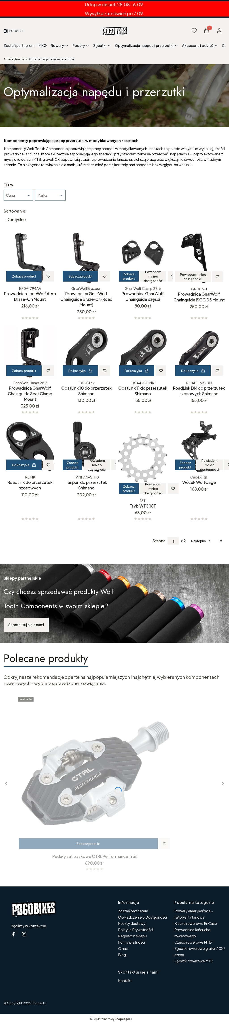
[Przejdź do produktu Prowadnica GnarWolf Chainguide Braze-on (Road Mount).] (86, 258)
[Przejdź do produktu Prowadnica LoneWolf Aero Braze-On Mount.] (30, 258)
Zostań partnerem (133, 911)
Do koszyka (77, 371)
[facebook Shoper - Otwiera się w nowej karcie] (13, 934)
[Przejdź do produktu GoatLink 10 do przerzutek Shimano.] (86, 352)
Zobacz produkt (24, 276)
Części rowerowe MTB (193, 942)
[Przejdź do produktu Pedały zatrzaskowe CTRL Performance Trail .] (94, 773)
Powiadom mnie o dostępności (153, 276)
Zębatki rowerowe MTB (193, 961)
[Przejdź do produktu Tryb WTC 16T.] (142, 458)
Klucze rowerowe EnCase (195, 923)
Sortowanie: (15, 211)
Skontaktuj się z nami (26, 624)
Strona (159, 541)
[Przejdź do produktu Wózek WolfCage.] (199, 446)
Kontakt (125, 980)
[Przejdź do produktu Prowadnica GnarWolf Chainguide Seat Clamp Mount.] (30, 352)
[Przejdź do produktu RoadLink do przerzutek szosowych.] (30, 446)
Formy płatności (131, 942)
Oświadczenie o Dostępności (142, 917)
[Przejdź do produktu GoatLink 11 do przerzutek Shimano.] (142, 352)
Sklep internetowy (109, 1019)
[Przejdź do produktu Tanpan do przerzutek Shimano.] (86, 446)
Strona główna (14, 59)
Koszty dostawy (131, 923)
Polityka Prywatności (135, 929)
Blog (122, 954)
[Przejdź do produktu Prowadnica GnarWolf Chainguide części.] (142, 258)
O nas (123, 948)
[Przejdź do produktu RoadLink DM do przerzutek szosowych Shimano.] (199, 352)
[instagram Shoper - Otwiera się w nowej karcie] (24, 934)
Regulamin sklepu (132, 936)
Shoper (37, 1003)
